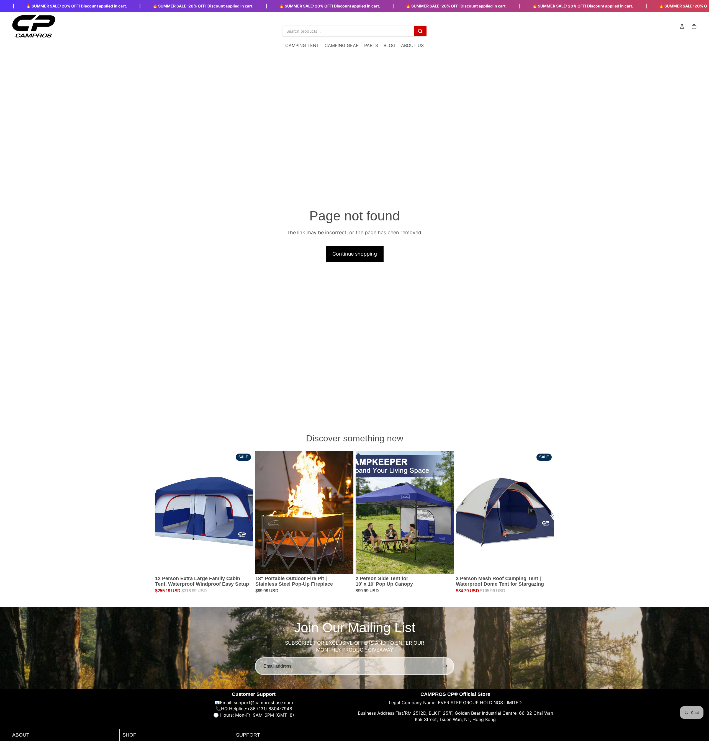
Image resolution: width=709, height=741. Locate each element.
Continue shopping (354, 254)
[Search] (420, 31)
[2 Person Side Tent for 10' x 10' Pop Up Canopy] (405, 512)
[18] (304, 512)
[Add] (245, 565)
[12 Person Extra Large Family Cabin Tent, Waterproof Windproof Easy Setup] (204, 512)
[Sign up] (445, 666)
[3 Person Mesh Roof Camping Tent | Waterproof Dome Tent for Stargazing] (505, 512)
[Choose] (445, 565)
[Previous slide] (163, 512)
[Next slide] (245, 512)
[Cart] (694, 26)
